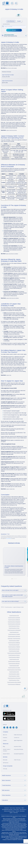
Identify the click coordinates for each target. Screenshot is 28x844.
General (17, 811)
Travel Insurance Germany (14, 636)
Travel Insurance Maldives (14, 642)
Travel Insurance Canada (14, 634)
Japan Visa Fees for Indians (12, 253)
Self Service (5, 762)
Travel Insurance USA (14, 615)
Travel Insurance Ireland (14, 657)
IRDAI (23, 808)
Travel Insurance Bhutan (14, 663)
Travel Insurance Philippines (14, 684)
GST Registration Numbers (7, 809)
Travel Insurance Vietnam (14, 661)
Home (2, 607)
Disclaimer (6, 808)
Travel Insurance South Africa (14, 669)
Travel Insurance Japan (14, 674)
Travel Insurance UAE (14, 659)
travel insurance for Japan (17, 527)
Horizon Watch (6, 753)
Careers (5, 740)
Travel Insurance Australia (14, 617)
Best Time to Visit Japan (11, 68)
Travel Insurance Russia (14, 644)
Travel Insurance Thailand (14, 646)
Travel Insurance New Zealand (14, 682)
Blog (4, 746)
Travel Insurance (8, 607)
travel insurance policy (8, 519)
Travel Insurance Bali (14, 665)
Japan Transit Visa (10, 489)
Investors (5, 737)
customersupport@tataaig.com (16, 838)
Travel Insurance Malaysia (14, 619)
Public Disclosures (18, 734)
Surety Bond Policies (18, 749)
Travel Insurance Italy (14, 672)
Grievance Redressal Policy (9, 811)
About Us (5, 734)
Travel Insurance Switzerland (14, 630)
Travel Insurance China (14, 680)
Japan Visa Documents (11, 130)
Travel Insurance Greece (14, 655)
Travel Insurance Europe (14, 649)
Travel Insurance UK (14, 632)
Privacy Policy (16, 809)
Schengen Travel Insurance (14, 638)
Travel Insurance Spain (14, 651)
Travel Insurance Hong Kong (14, 678)
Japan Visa (8, 375)
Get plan (14, 30)
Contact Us (16, 737)
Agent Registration (18, 740)
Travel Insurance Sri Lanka (14, 667)
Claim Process (17, 759)
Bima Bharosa (23, 809)
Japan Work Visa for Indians (12, 298)
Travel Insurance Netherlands (14, 653)
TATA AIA (5, 768)
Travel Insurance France (14, 626)
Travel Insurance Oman (14, 628)
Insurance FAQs (17, 746)
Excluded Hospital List (19, 753)
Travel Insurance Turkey (14, 676)
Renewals (5, 759)
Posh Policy (16, 812)
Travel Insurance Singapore (14, 621)
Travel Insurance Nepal (14, 640)
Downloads (18, 808)
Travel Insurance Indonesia (14, 624)
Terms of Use (12, 808)
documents (8, 538)
